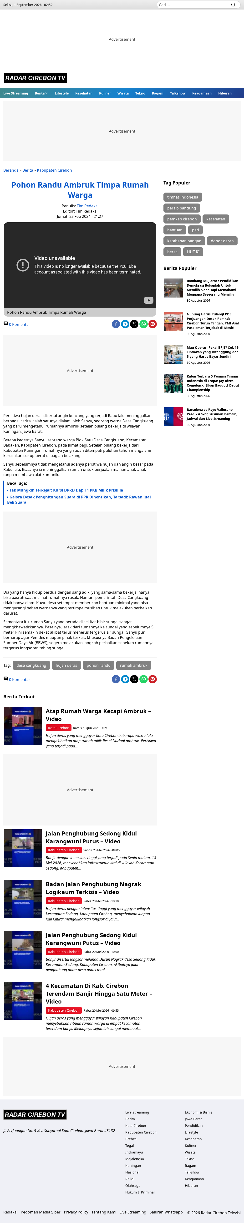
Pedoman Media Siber (41, 1212)
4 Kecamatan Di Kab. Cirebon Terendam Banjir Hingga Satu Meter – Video (99, 993)
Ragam (157, 93)
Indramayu (134, 1152)
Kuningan (133, 1165)
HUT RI (193, 251)
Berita (40, 93)
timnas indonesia (182, 197)
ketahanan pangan (184, 241)
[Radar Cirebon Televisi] (35, 78)
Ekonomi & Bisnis (198, 1112)
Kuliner (105, 93)
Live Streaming (15, 93)
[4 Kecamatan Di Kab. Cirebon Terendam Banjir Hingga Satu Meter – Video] (23, 1001)
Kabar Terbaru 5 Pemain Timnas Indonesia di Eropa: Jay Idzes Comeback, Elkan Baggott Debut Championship (213, 383)
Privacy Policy (76, 1212)
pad (195, 230)
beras (172, 251)
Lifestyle (62, 93)
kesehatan (215, 219)
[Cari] (233, 5)
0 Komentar (19, 324)
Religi (129, 1179)
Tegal (129, 1145)
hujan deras (66, 665)
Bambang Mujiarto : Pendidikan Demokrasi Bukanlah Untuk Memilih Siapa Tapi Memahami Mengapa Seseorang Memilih (212, 287)
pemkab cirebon (182, 219)
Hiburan (225, 93)
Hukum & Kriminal (140, 1192)
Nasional (132, 1172)
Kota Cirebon (58, 728)
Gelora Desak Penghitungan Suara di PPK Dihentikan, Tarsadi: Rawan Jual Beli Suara (79, 499)
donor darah (222, 241)
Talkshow (178, 93)
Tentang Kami (104, 1212)
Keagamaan (202, 93)
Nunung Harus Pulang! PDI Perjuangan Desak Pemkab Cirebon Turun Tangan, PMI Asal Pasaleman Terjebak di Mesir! (213, 321)
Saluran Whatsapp (166, 1212)
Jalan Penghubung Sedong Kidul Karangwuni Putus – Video (91, 837)
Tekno (140, 93)
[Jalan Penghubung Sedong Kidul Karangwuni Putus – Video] (23, 848)
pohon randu (99, 665)
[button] (41, 93)
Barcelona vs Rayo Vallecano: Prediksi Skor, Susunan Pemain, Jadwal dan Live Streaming (212, 414)
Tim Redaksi (87, 206)
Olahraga (132, 1185)
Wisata (123, 93)
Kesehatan (83, 93)
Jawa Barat (193, 1119)
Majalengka (134, 1159)
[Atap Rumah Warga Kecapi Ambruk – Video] (23, 726)
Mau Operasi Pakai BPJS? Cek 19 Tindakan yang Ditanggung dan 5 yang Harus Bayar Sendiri (213, 352)
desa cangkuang (31, 665)
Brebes (131, 1139)
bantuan (175, 230)
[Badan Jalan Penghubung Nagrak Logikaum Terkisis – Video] (23, 899)
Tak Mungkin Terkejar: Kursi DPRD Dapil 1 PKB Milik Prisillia (66, 490)
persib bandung (181, 208)
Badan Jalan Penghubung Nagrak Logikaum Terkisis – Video (93, 888)
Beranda (11, 170)
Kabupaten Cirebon (54, 170)
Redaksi (10, 1212)
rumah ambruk (133, 665)
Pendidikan (194, 1125)
